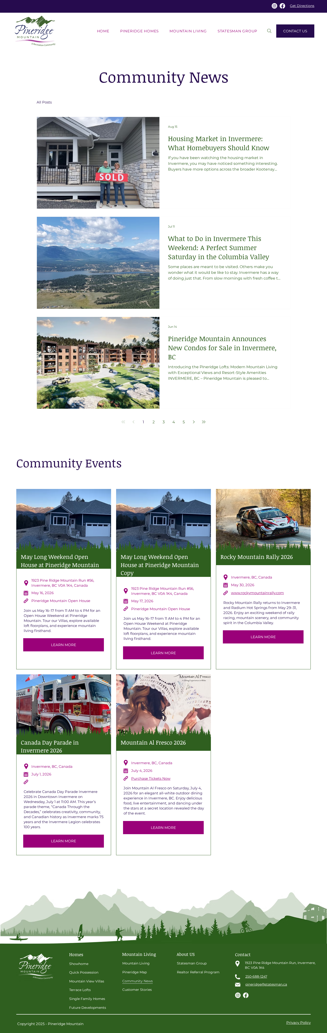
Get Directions (302, 6)
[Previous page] (133, 422)
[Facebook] (282, 6)
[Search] (269, 31)
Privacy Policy (298, 1022)
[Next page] (193, 422)
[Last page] (203, 422)
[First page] (123, 422)
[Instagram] (274, 6)
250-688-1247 (256, 976)
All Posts (44, 102)
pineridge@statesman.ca (266, 984)
